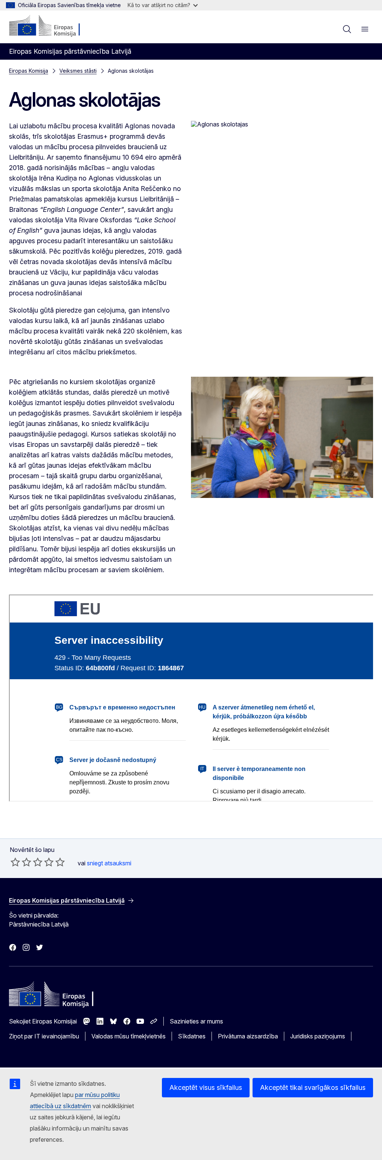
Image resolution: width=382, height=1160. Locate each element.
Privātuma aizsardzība (248, 1036)
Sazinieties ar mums (196, 1021)
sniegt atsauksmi (109, 863)
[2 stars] (21, 862)
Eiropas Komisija (28, 71)
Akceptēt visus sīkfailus (205, 1087)
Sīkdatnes (192, 1036)
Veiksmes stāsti (78, 71)
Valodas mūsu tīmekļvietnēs (128, 1036)
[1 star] (15, 862)
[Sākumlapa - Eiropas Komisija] (54, 26)
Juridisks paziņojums (317, 1036)
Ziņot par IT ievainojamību (44, 1036)
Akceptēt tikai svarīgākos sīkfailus (313, 1087)
